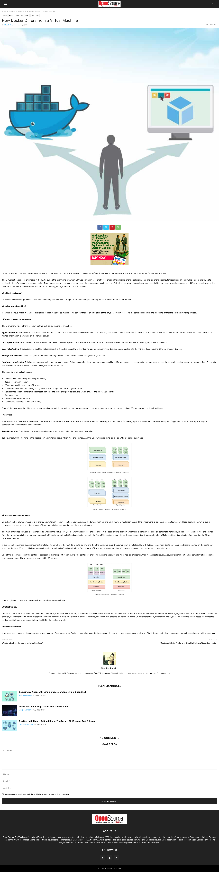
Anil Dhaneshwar (26, 695)
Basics (11, 15)
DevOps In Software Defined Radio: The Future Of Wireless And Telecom (57, 721)
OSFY (27, 15)
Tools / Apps (35, 15)
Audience (12, 11)
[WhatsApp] (118, 227)
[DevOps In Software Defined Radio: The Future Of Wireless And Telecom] (9, 725)
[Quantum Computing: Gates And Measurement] (9, 711)
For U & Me (19, 15)
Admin (20, 11)
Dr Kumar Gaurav (26, 724)
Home (4, 11)
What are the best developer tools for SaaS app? (22, 643)
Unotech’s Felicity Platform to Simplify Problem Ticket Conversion (188, 643)
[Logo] (109, 823)
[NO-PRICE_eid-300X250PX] (109, 266)
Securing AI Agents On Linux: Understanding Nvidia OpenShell (52, 692)
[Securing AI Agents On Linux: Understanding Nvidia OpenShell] (9, 696)
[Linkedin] (109, 858)
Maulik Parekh (9, 25)
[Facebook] (100, 227)
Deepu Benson (25, 710)
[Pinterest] (112, 227)
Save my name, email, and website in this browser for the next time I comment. (37, 794)
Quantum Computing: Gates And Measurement (44, 706)
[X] (106, 227)
